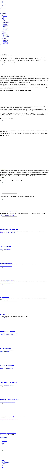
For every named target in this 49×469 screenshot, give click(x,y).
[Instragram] (2, 2)
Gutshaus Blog (3, 33)
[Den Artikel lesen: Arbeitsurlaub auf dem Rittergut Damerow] (9, 380)
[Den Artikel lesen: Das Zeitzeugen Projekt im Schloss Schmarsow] (9, 397)
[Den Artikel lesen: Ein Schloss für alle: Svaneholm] (9, 261)
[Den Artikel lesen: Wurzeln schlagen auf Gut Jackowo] (9, 363)
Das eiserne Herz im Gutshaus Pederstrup (8, 211)
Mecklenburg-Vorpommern (6, 26)
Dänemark (3, 18)
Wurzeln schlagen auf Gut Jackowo (7, 365)
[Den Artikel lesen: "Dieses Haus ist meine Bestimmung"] (9, 278)
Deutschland (3, 20)
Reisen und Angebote (4, 38)
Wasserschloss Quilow (6, 36)
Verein (4, 27)
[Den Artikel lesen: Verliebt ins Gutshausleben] (9, 244)
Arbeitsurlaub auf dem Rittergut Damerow (8, 382)
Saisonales (4, 21)
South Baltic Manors (5, 42)
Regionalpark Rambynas (6, 37)
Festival (4, 17)
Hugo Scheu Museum (4, 297)
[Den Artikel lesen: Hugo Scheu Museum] (9, 295)
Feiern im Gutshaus (5, 39)
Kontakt (3, 5)
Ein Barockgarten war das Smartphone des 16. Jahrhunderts (12, 416)
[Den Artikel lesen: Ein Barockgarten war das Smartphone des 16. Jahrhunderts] (9, 414)
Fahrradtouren (5, 41)
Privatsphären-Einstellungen (5, 462)
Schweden (3, 15)
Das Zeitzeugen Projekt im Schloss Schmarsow (9, 399)
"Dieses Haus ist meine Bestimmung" (7, 280)
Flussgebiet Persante (5, 28)
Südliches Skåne (5, 16)
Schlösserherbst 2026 (5, 22)
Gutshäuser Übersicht (4, 441)
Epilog (1, 194)
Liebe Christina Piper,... (5, 314)
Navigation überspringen (3, 13)
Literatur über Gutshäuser (5, 348)
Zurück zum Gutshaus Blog (3, 437)
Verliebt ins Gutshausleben (5, 246)
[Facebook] (2, 1)
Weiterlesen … (7, 215)
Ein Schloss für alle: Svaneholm (6, 263)
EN (2, 7)
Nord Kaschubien (5, 29)
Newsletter (3, 443)
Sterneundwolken (5, 23)
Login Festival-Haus (4, 463)
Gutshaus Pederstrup (5, 35)
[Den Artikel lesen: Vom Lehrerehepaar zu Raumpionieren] (9, 431)
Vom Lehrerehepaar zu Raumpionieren (8, 433)
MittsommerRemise (5, 25)
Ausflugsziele (5, 24)
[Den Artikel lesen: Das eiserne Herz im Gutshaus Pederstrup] (9, 210)
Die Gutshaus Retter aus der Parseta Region (9, 229)
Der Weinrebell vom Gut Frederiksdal (7, 331)
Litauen (3, 31)
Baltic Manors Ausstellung (5, 34)
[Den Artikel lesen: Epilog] (9, 193)
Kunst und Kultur (5, 40)
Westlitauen (4, 32)
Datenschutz (3, 461)
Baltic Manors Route (5, 43)
